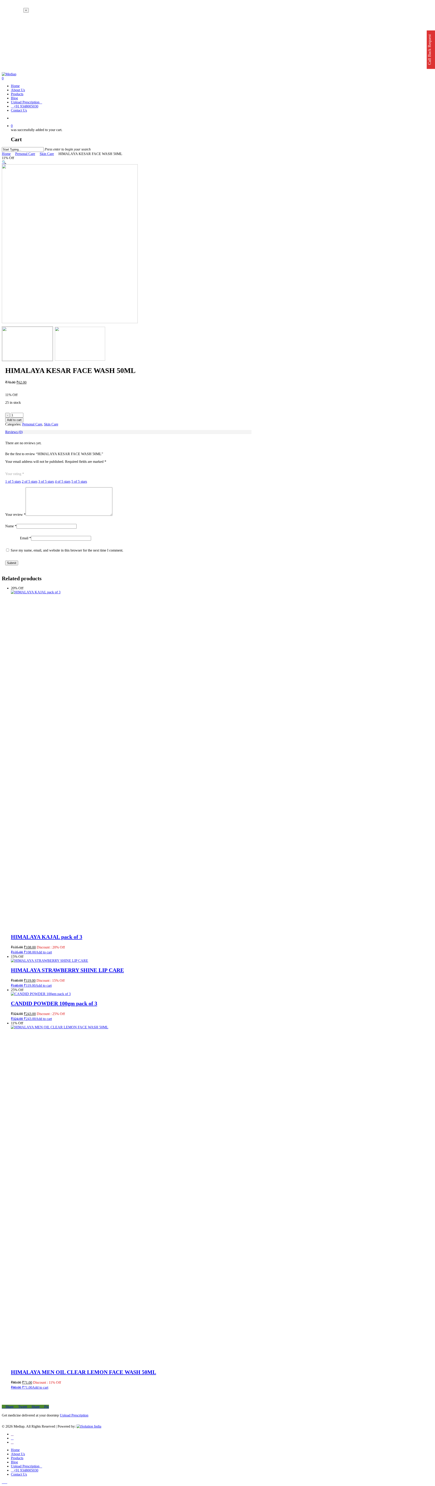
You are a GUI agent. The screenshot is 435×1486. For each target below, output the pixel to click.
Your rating (14, 474)
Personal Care (25, 154)
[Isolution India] (89, 1426)
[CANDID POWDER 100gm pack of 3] (41, 994)
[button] (4, 162)
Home (6, 154)
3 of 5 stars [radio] (46, 481)
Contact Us (19, 1474)
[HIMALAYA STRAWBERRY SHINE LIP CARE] (49, 961)
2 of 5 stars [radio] (29, 481)
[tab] (128, 432)
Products (17, 1458)
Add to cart (14, 420)
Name (11, 526)
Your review (15, 514)
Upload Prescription (74, 1415)
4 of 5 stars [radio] (62, 481)
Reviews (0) (14, 432)
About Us (18, 1454)
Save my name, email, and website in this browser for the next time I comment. (67, 550)
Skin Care (47, 154)
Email (25, 538)
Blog (14, 1462)
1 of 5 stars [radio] (13, 481)
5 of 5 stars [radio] (79, 481)
